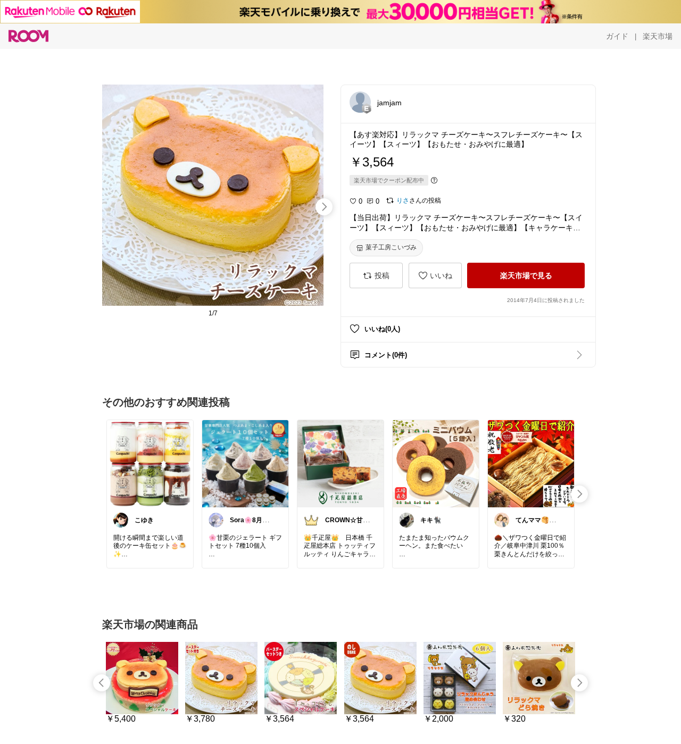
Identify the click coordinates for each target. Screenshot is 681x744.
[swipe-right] (324, 206)
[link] (150, 463)
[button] (360, 102)
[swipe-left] (101, 682)
